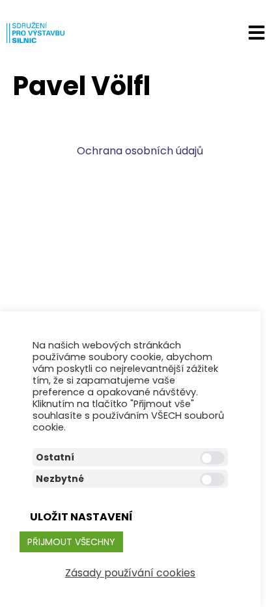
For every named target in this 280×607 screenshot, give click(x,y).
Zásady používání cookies (130, 572)
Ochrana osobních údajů (140, 150)
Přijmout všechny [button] (71, 541)
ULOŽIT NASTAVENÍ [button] (81, 516)
